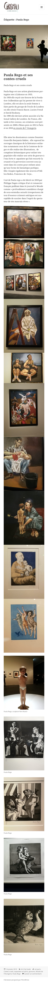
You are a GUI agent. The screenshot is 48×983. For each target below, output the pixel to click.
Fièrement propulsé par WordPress (16, 980)
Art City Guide (26, 969)
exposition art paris (21, 971)
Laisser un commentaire (33, 974)
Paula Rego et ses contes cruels (18, 77)
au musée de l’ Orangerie (24, 128)
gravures (32, 971)
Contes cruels (8, 971)
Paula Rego (16, 974)
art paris (38, 969)
